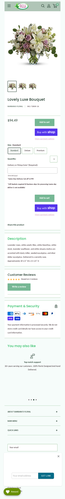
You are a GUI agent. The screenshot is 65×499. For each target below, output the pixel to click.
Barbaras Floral (15, 106)
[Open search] (43, 6)
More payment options (44, 139)
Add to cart (44, 122)
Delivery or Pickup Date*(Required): (23, 165)
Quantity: (12, 159)
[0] (55, 6)
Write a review (19, 287)
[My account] (48, 6)
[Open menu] (9, 6)
